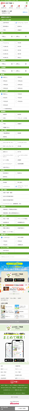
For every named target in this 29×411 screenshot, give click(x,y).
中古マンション (18, 369)
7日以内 (5, 244)
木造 (4, 118)
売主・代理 (6, 218)
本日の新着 (20, 237)
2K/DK (19, 46)
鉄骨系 (19, 114)
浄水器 (19, 146)
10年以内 (20, 81)
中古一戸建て (18, 372)
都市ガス (5, 151)
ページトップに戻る (14, 321)
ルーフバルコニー (7, 163)
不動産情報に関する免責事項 (22, 387)
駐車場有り (6, 26)
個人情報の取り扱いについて (8, 390)
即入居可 (20, 182)
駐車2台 (20, 26)
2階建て (20, 30)
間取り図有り (6, 228)
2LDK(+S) (5, 50)
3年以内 (20, 77)
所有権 (5, 182)
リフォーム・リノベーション (23, 186)
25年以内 (5, 88)
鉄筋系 (5, 114)
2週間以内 (20, 244)
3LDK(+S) (5, 54)
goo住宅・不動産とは (4, 385)
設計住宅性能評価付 (8, 196)
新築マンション (4, 369)
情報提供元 (14, 387)
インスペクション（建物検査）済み (12, 203)
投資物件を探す (18, 375)
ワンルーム (6, 43)
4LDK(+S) (5, 57)
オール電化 (6, 160)
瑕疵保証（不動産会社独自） (10, 209)
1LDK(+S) (5, 46)
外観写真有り (21, 228)
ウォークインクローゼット (8, 156)
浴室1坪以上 (6, 167)
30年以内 (20, 88)
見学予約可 (6, 22)
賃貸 (2, 366)
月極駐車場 (17, 366)
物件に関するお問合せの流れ (6, 387)
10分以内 (5, 101)
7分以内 (20, 97)
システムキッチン (22, 142)
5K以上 (19, 57)
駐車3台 (5, 176)
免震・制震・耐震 (7, 192)
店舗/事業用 (3, 378)
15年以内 (5, 84)
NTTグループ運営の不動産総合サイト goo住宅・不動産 (9, 0)
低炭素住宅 (6, 222)
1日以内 (5, 241)
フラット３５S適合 (22, 218)
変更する (25, 12)
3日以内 (20, 241)
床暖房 (19, 160)
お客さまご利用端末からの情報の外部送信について (18, 385)
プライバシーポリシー (7, 393)
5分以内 (5, 97)
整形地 (5, 136)
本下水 (19, 151)
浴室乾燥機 (20, 163)
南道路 (19, 133)
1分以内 (20, 94)
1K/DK (19, 43)
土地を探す (3, 375)
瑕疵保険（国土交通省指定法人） (11, 213)
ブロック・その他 (22, 118)
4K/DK (19, 54)
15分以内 (20, 101)
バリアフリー (6, 186)
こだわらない (6, 237)
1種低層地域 (6, 133)
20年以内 (20, 84)
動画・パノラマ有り (8, 231)
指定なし (5, 77)
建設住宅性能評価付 (8, 200)
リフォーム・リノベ (23, 22)
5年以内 (5, 81)
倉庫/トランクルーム (19, 378)
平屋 (4, 30)
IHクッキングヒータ (8, 146)
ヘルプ (13, 393)
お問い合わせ (18, 393)
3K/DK (19, 50)
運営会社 (23, 393)
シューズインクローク (23, 156)
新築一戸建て (4, 372)
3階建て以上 (6, 127)
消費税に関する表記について (20, 390)
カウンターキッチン (8, 142)
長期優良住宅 (21, 222)
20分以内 (5, 105)
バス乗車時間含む (7, 108)
